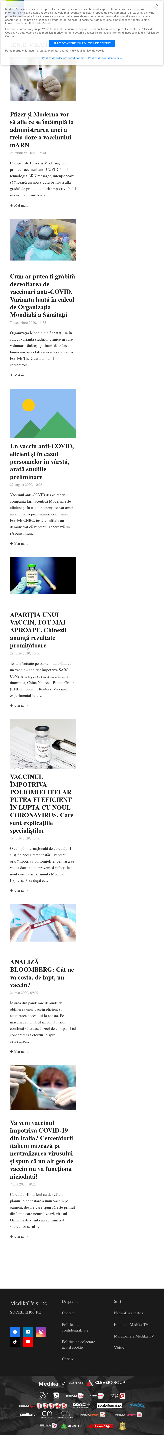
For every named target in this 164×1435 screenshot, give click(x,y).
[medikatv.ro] (28, 1414)
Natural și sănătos (128, 1313)
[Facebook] (15, 1332)
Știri (117, 1301)
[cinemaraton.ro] (47, 1414)
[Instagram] (41, 1332)
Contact (68, 1313)
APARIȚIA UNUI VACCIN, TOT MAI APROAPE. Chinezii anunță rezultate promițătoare (38, 630)
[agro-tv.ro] (71, 1426)
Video (119, 1347)
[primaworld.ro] (48, 1425)
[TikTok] (15, 1342)
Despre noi (71, 1301)
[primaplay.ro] (118, 1396)
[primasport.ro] (43, 1405)
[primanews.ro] (97, 1396)
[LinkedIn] (28, 1332)
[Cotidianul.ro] (109, 1405)
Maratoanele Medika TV (134, 1336)
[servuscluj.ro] (100, 1425)
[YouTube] (28, 1342)
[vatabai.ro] (122, 1425)
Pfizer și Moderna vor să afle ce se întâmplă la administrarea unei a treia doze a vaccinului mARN (42, 129)
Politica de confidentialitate (75, 1327)
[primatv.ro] (43, 1395)
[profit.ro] (81, 1405)
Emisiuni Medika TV (131, 1324)
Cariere (68, 1358)
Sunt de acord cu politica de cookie (82, 43)
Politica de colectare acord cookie (78, 1344)
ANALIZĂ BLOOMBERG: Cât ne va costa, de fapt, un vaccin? (42, 973)
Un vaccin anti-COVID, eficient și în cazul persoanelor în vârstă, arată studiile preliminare (42, 461)
